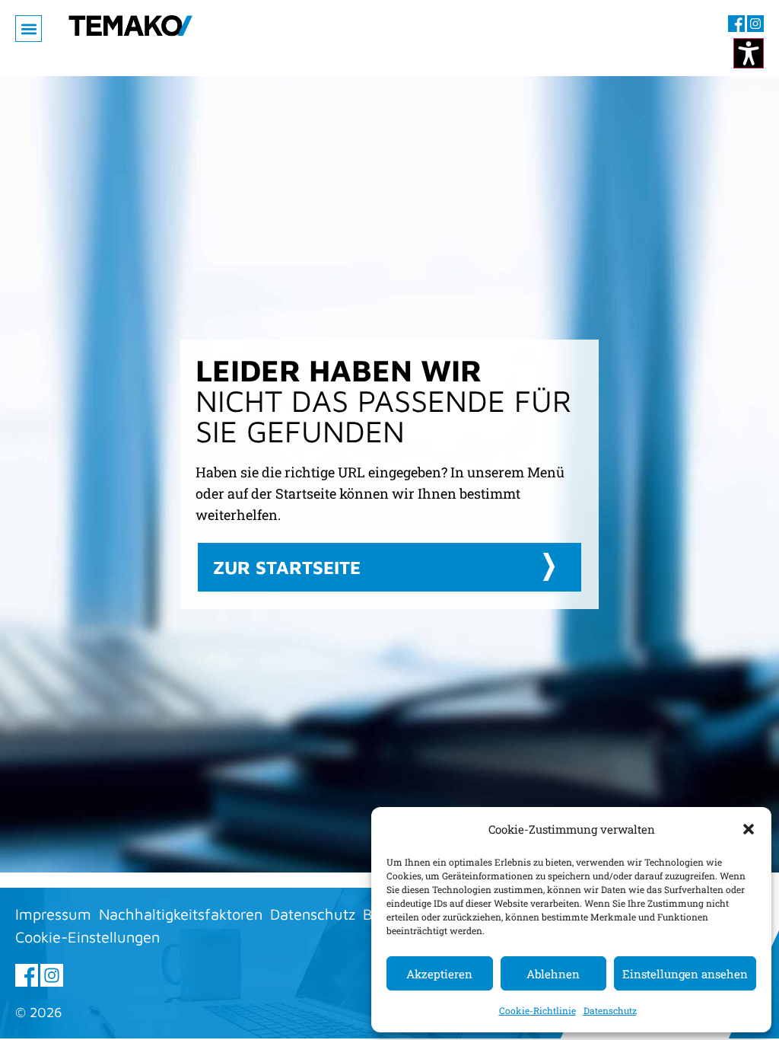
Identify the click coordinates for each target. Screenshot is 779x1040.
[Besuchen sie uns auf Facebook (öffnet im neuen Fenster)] (736, 23)
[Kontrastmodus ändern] (748, 53)
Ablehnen (553, 973)
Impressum (53, 914)
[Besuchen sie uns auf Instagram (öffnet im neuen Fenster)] (755, 23)
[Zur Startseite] (130, 38)
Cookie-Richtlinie (537, 1010)
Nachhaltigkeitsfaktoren (180, 914)
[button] (748, 829)
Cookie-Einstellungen (87, 937)
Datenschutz (610, 1010)
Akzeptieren (439, 973)
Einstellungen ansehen (685, 973)
